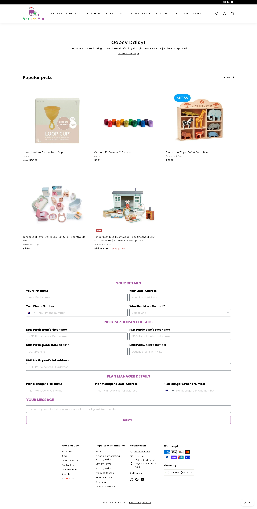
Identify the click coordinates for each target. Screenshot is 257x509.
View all (229, 77)
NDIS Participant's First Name (46, 329)
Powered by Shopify (140, 502)
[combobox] (31, 312)
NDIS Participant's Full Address (47, 360)
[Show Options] (228, 312)
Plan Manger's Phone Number (184, 384)
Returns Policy (104, 477)
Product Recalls (105, 472)
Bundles (162, 13)
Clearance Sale (139, 13)
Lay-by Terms (104, 463)
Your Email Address (143, 291)
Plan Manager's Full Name (44, 384)
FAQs (99, 451)
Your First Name (37, 291)
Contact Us (68, 465)
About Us (67, 451)
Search (66, 474)
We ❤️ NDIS (68, 478)
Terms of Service (105, 486)
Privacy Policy (104, 468)
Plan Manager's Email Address (116, 384)
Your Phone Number (40, 306)
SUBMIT (128, 420)
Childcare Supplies (187, 13)
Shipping (101, 482)
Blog (64, 455)
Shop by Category (65, 13)
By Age (92, 13)
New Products (69, 469)
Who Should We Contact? (147, 306)
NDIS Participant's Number (147, 345)
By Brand (113, 13)
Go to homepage (128, 53)
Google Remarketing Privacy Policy (108, 457)
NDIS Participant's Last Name (149, 329)
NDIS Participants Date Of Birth (47, 345)
